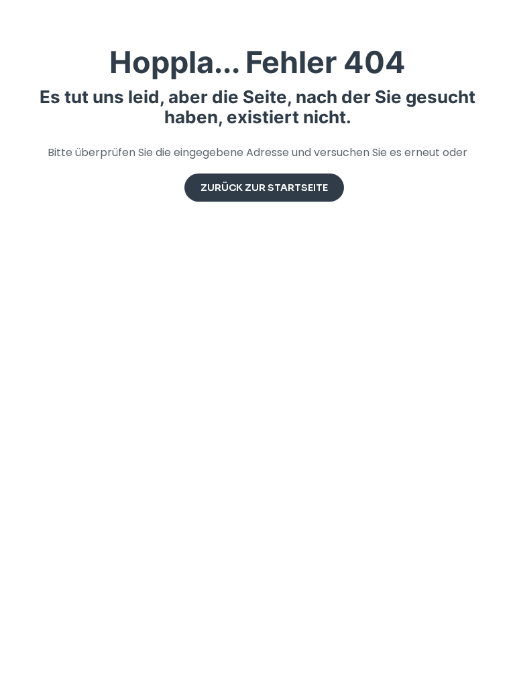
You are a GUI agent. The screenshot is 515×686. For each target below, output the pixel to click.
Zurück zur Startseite (264, 188)
